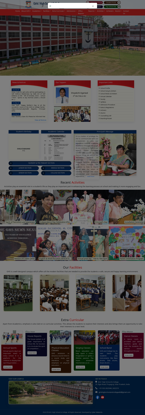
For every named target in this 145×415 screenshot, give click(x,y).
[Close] (93, 6)
